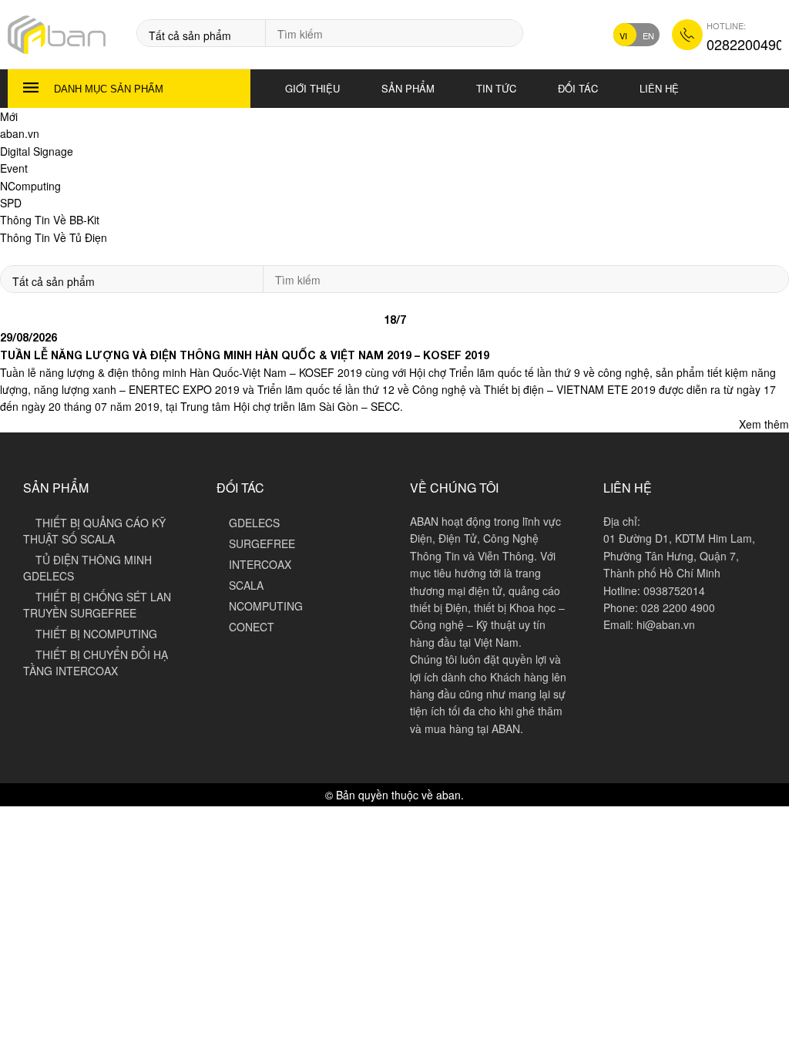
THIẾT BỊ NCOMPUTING (96, 633)
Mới (9, 116)
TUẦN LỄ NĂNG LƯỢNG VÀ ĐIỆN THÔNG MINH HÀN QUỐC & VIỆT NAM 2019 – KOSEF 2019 (244, 356)
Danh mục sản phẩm (108, 89)
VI (623, 35)
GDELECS (254, 522)
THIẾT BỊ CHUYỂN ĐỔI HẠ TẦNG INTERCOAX (95, 662)
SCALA (246, 585)
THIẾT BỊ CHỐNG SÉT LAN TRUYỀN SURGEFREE (97, 605)
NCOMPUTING (266, 606)
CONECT (251, 626)
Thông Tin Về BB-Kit (49, 219)
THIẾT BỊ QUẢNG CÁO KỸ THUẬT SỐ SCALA (94, 531)
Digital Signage (36, 151)
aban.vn (19, 133)
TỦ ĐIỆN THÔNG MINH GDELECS (87, 568)
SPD (11, 202)
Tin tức (496, 88)
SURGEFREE (262, 543)
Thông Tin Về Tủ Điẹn (53, 237)
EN (648, 35)
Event (14, 168)
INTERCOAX (260, 564)
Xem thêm (764, 424)
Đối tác (578, 88)
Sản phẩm (408, 88)
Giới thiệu (312, 88)
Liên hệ (659, 88)
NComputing (30, 185)
